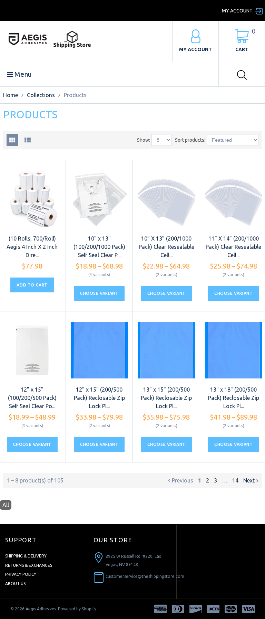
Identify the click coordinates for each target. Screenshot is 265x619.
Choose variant (99, 293)
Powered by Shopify (77, 609)
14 (235, 480)
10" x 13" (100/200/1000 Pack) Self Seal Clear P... (99, 246)
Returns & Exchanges (28, 565)
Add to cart (32, 285)
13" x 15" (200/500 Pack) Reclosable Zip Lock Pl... (166, 397)
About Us (15, 583)
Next (249, 480)
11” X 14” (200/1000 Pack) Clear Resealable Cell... (233, 246)
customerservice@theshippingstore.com (145, 576)
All (5, 505)
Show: (143, 140)
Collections (41, 95)
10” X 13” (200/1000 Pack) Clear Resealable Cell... (166, 246)
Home (10, 95)
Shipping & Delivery (26, 556)
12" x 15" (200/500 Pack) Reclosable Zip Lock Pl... (99, 397)
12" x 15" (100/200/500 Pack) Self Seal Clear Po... (32, 397)
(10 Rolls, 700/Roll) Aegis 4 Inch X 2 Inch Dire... (32, 246)
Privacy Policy (20, 574)
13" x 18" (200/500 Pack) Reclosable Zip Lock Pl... (233, 397)
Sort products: (190, 140)
